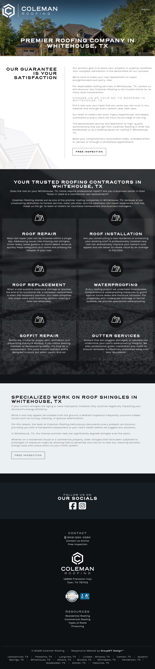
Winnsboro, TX (106, 659)
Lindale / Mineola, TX (96, 656)
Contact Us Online (77, 541)
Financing (77, 626)
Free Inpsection (28, 455)
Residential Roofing (77, 616)
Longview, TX (67, 656)
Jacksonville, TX (17, 656)
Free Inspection (89, 151)
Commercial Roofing (77, 619)
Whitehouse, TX (40, 659)
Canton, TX (124, 656)
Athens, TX (64, 659)
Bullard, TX (84, 659)
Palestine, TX (43, 656)
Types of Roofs (77, 623)
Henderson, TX (131, 659)
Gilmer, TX (79, 663)
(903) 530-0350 (78, 537)
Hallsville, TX (100, 663)
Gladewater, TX (55, 663)
